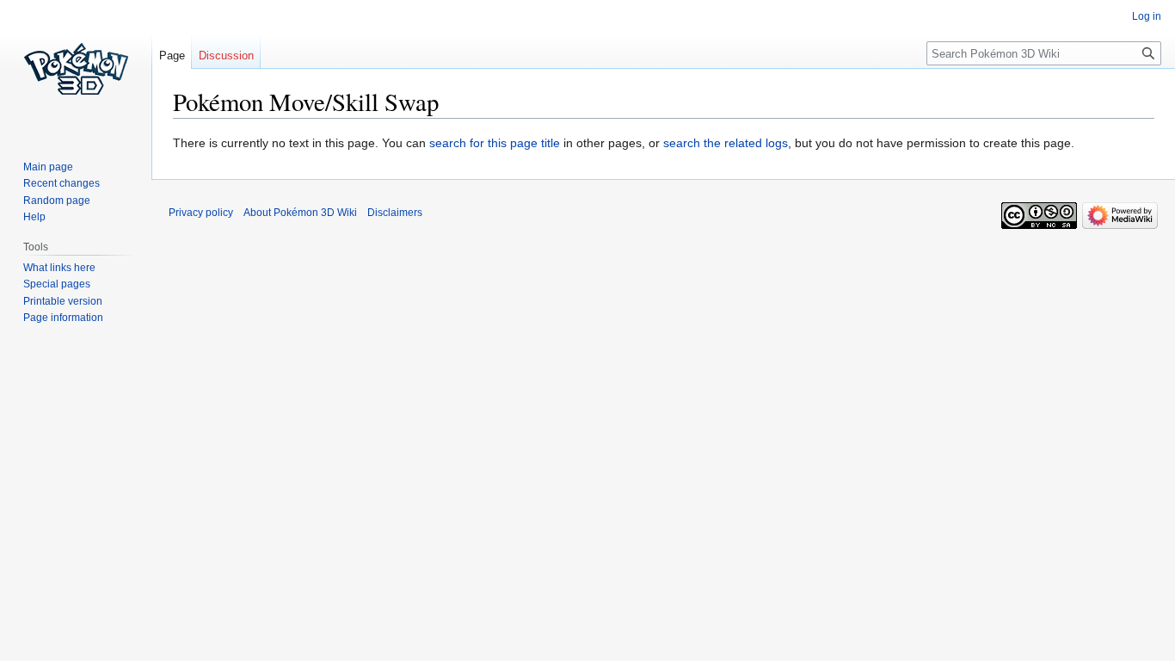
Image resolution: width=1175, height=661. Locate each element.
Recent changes (61, 183)
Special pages (56, 284)
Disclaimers (394, 213)
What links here (59, 268)
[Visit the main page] (76, 69)
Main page (48, 167)
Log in (1146, 16)
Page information (63, 318)
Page (172, 55)
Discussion (226, 55)
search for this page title (494, 143)
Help (34, 217)
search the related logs (725, 143)
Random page (56, 201)
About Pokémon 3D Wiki (300, 213)
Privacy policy (201, 213)
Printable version (62, 301)
